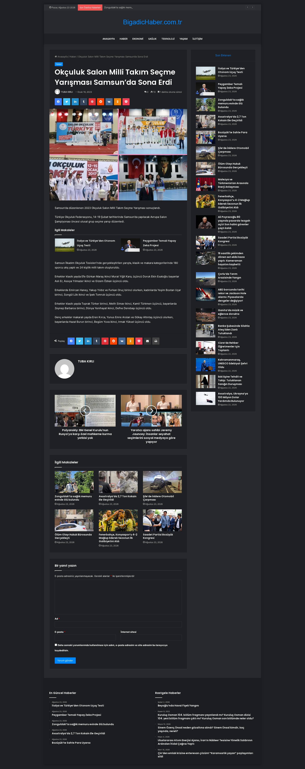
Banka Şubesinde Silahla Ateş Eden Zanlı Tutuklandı (234, 329)
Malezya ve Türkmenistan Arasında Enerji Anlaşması (233, 183)
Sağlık (152, 38)
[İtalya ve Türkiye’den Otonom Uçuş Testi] (64, 245)
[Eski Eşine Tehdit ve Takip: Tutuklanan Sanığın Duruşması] (205, 381)
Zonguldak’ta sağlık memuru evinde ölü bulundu (130, 7)
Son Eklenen (223, 55)
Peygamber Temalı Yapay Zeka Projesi (230, 86)
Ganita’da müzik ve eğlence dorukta (230, 312)
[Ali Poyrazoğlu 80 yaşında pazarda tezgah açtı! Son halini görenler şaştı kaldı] (205, 221)
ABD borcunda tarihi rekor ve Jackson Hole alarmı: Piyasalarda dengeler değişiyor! (232, 295)
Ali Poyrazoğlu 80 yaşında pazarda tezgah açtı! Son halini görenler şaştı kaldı (234, 222)
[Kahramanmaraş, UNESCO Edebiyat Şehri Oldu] (205, 364)
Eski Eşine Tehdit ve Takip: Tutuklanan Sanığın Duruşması (230, 380)
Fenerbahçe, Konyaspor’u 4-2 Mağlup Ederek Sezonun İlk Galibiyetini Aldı (118, 538)
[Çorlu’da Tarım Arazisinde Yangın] (205, 278)
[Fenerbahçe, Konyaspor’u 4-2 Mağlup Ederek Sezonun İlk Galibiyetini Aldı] (118, 520)
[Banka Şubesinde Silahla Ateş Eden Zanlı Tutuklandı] (205, 330)
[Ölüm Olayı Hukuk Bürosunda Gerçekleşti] (74, 520)
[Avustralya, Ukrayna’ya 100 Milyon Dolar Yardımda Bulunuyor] (205, 398)
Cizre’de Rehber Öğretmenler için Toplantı (229, 346)
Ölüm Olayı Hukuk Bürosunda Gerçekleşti (73, 536)
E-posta (60, 631)
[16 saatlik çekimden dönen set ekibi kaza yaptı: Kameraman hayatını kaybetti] (205, 258)
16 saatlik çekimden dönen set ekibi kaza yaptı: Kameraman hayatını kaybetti (231, 259)
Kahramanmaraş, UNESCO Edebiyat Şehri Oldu (232, 363)
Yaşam (184, 38)
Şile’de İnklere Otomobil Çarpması (158, 498)
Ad (57, 618)
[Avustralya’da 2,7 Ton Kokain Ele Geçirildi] (118, 482)
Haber (123, 38)
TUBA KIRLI (67, 92)
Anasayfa (109, 38)
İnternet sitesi (128, 631)
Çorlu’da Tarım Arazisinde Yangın (229, 275)
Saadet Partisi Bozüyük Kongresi (158, 536)
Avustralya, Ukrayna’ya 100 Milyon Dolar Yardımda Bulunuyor (233, 397)
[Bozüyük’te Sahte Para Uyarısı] (205, 137)
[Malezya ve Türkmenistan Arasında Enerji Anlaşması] (205, 184)
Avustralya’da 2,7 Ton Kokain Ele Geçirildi (117, 498)
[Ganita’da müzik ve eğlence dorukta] (205, 315)
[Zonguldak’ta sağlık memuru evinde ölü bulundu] (74, 482)
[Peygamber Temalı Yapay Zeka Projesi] (130, 245)
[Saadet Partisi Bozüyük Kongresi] (162, 520)
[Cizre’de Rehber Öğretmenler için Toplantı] (205, 347)
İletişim (197, 38)
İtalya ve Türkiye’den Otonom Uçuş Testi (231, 70)
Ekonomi (137, 38)
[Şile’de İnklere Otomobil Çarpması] (162, 482)
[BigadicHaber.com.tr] (152, 22)
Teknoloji (168, 38)
